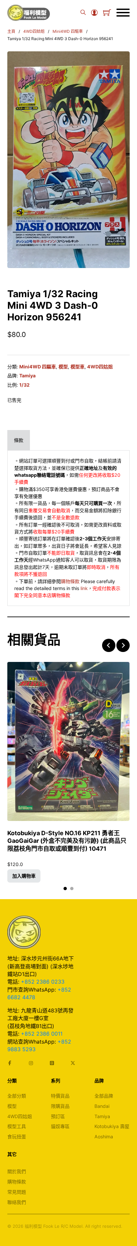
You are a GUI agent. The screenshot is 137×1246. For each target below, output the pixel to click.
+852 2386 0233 (43, 981)
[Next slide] (123, 645)
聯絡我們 (16, 1202)
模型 (63, 366)
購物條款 (70, 581)
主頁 (11, 31)
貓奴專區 (60, 1126)
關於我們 (16, 1171)
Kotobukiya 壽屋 (111, 1126)
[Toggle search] (83, 13)
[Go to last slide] (108, 645)
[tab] (18, 440)
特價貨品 (60, 1096)
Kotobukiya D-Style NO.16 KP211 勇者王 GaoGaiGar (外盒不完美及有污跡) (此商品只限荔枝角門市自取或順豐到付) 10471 (66, 841)
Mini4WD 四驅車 (68, 31)
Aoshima (103, 1136)
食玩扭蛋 (16, 1136)
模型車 (77, 366)
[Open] (123, 13)
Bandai (101, 1106)
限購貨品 (60, 1106)
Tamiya (27, 375)
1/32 (24, 385)
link (84, 588)
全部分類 (16, 1096)
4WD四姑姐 (34, 31)
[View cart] (107, 13)
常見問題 (16, 1192)
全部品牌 (103, 1096)
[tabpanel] (68, 528)
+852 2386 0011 (42, 1033)
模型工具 (16, 1126)
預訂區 (58, 1116)
